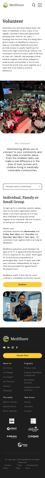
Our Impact (8, 377)
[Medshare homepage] (15, 339)
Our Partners (9, 381)
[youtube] (4, 348)
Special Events (9, 406)
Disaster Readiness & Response (32, 374)
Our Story (7, 368)
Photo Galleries (10, 411)
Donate (27, 402)
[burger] (40, 5)
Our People (8, 372)
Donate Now (22, 355)
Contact (28, 411)
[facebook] (17, 348)
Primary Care (30, 368)
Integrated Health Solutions (32, 388)
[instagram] (12, 348)
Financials (7, 390)
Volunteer (28, 406)
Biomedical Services (29, 381)
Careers (6, 386)
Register (22, 284)
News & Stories (10, 402)
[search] (33, 5)
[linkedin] (8, 348)
